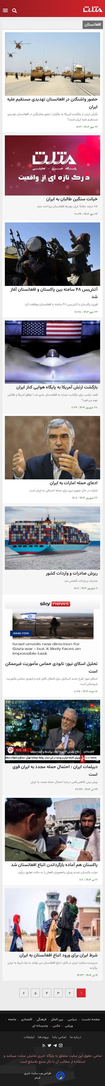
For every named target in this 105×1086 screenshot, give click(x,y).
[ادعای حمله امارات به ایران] (52, 447)
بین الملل (57, 1019)
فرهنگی (41, 1019)
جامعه (12, 1019)
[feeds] (44, 1046)
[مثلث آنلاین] (93, 9)
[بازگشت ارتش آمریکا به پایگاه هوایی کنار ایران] (52, 352)
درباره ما (75, 1037)
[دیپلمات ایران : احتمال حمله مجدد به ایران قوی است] (52, 731)
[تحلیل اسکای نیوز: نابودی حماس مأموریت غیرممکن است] (52, 628)
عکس (56, 1025)
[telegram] (55, 1046)
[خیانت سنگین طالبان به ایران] (52, 165)
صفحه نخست (90, 1019)
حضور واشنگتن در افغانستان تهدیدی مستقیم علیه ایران (52, 103)
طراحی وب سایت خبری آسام (37, 1075)
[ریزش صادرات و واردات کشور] (52, 538)
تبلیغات (29, 1037)
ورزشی (69, 1025)
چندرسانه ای (40, 1025)
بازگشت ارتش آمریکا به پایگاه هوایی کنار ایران (57, 387)
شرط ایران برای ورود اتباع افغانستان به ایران (58, 955)
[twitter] (49, 1046)
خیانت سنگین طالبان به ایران (72, 199)
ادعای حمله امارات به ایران (74, 483)
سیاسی (72, 1019)
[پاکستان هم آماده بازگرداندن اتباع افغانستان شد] (52, 829)
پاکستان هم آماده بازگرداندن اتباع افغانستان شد (54, 865)
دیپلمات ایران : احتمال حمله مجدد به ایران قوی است (55, 771)
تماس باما (58, 1037)
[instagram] (60, 1046)
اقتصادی (26, 1019)
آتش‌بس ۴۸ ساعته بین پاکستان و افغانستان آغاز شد (54, 293)
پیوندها (43, 1037)
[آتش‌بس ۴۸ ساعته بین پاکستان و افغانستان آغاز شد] (52, 254)
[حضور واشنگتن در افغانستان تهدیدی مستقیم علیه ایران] (52, 64)
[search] (14, 11)
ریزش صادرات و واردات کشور (72, 573)
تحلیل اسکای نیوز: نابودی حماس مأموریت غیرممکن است (51, 667)
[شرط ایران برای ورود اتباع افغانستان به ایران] (52, 920)
